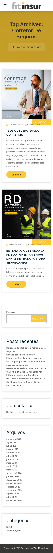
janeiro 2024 (12, 476)
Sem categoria (13, 530)
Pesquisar (11, 312)
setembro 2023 (14, 490)
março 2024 (12, 469)
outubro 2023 (13, 487)
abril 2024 (11, 466)
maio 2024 (11, 463)
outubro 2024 (13, 452)
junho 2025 (12, 446)
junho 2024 (12, 459)
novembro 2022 (14, 500)
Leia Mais (16, 174)
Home (18, 47)
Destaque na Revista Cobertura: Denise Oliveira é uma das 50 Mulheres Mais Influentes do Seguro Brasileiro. (26, 371)
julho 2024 (11, 456)
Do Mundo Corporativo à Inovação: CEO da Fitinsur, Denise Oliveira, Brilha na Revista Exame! (26, 382)
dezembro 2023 (14, 480)
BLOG (9, 527)
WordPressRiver (41, 548)
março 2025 (12, 449)
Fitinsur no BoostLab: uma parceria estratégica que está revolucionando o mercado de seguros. (26, 361)
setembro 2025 (14, 439)
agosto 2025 (12, 442)
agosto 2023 (12, 493)
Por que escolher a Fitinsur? (20, 354)
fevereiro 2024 (14, 473)
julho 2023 (11, 497)
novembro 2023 (14, 483)
